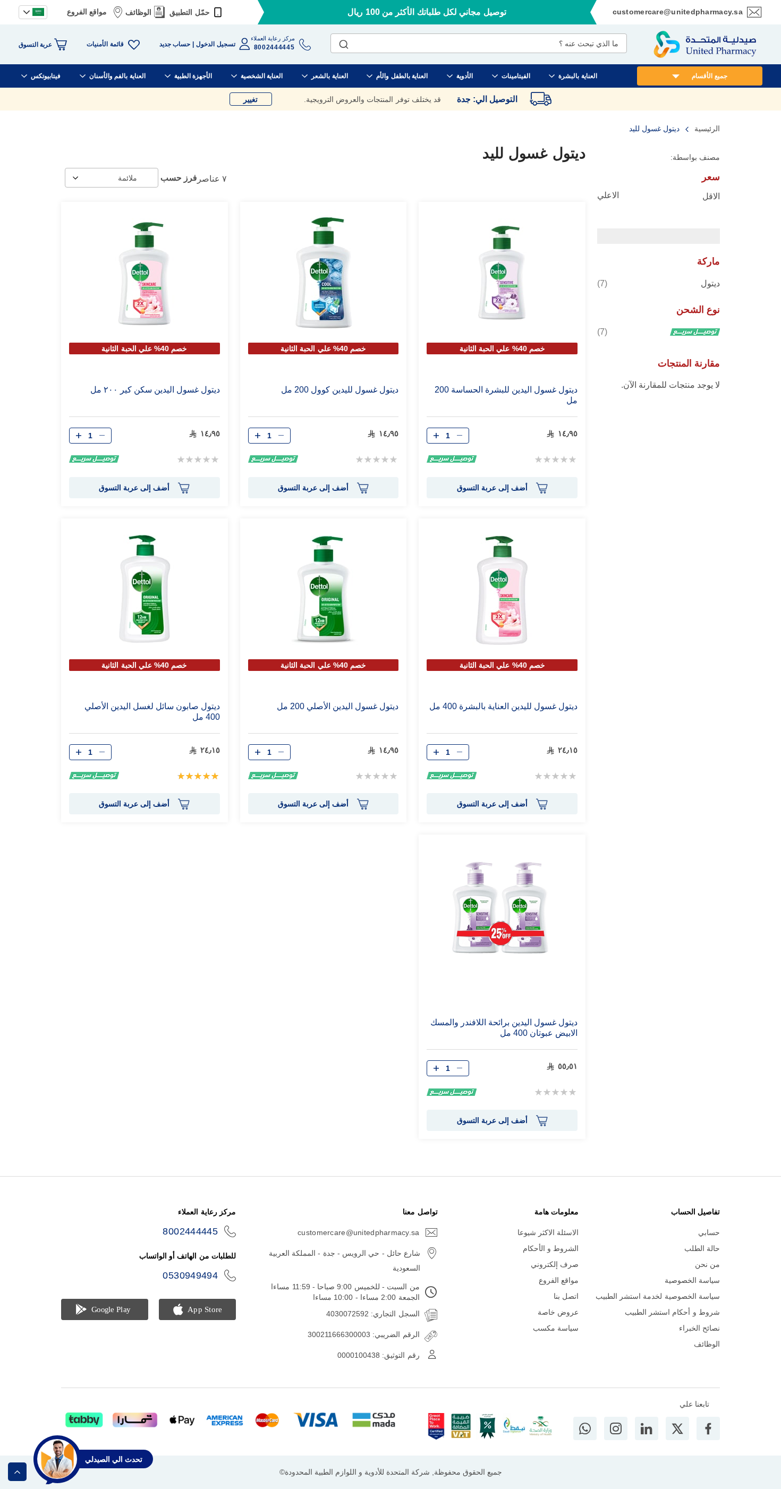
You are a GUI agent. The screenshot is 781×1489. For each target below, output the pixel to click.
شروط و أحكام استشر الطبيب (672, 1312)
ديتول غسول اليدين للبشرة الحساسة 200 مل (506, 395)
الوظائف (138, 12)
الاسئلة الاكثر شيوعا (548, 1232)
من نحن (707, 1264)
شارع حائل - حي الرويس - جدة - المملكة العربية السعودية (344, 1260)
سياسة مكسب (556, 1328)
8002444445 (190, 1231)
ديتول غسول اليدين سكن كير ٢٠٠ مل (155, 389)
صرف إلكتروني (555, 1264)
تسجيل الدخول (215, 44)
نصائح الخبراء (699, 1328)
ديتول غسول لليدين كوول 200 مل (339, 389)
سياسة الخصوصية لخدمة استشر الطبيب (658, 1296)
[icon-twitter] (677, 1428)
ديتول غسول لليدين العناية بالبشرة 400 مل (503, 706)
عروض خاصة (558, 1312)
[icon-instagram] (615, 1428)
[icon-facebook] (708, 1428)
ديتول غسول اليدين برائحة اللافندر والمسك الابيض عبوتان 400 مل (504, 1027)
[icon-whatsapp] (585, 1428)
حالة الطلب (702, 1248)
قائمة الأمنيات (105, 44)
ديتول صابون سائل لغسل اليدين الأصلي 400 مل (152, 711)
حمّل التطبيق (189, 12)
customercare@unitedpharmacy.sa (678, 11)
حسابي (709, 1232)
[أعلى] (17, 1471)
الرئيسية (706, 128)
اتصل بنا (566, 1296)
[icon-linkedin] (646, 1428)
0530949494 (190, 1275)
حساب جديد (174, 44)
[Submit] (343, 41)
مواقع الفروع (87, 11)
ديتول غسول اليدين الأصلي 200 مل (337, 706)
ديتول (658, 283)
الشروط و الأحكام (551, 1248)
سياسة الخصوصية (692, 1280)
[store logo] (705, 44)
